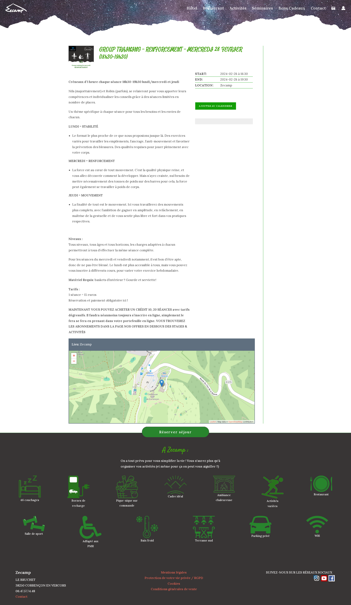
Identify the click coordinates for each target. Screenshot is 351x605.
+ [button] (74, 355)
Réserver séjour (175, 432)
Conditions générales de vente (174, 589)
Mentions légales (174, 572)
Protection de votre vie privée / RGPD (174, 578)
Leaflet (213, 421)
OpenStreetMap (235, 421)
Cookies (174, 584)
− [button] (74, 361)
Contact (21, 597)
